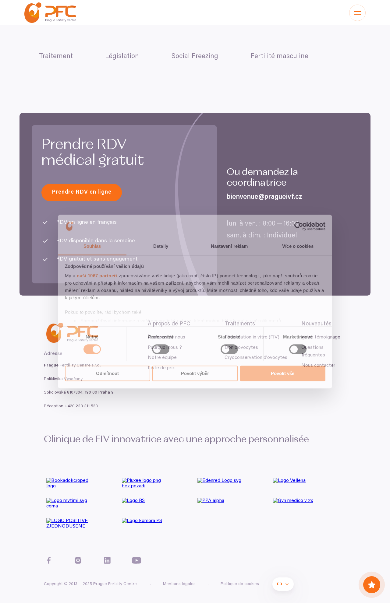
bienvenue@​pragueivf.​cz (264, 197)
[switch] (160, 349)
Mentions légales (179, 584)
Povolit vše (282, 373)
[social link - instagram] (78, 560)
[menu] (357, 13)
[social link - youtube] (136, 560)
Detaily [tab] (160, 246)
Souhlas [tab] (92, 246)
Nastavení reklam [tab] (229, 246)
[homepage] (50, 12)
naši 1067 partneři (97, 276)
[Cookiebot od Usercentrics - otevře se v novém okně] (298, 226)
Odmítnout (107, 373)
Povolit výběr (195, 373)
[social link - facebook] (49, 560)
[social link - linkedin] (107, 560)
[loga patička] (81, 485)
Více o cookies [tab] (297, 246)
